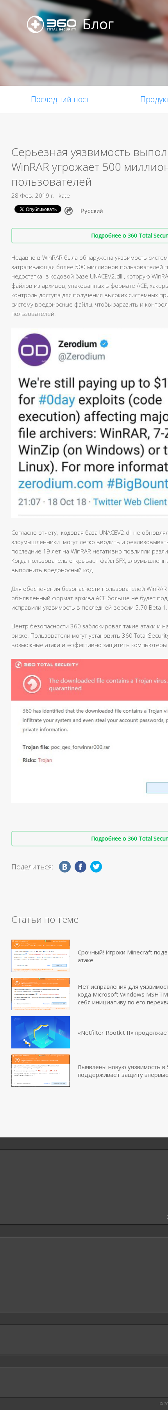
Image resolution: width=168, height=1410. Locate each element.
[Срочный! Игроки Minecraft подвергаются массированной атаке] (40, 956)
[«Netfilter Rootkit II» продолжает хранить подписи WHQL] (40, 1032)
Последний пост (60, 99)
